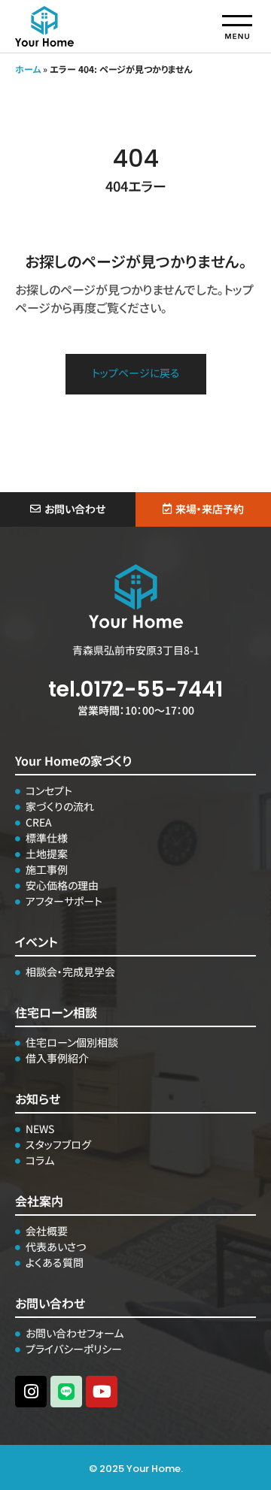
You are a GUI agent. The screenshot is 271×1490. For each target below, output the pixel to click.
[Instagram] (31, 1391)
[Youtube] (101, 1391)
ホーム (28, 68)
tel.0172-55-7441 (135, 689)
